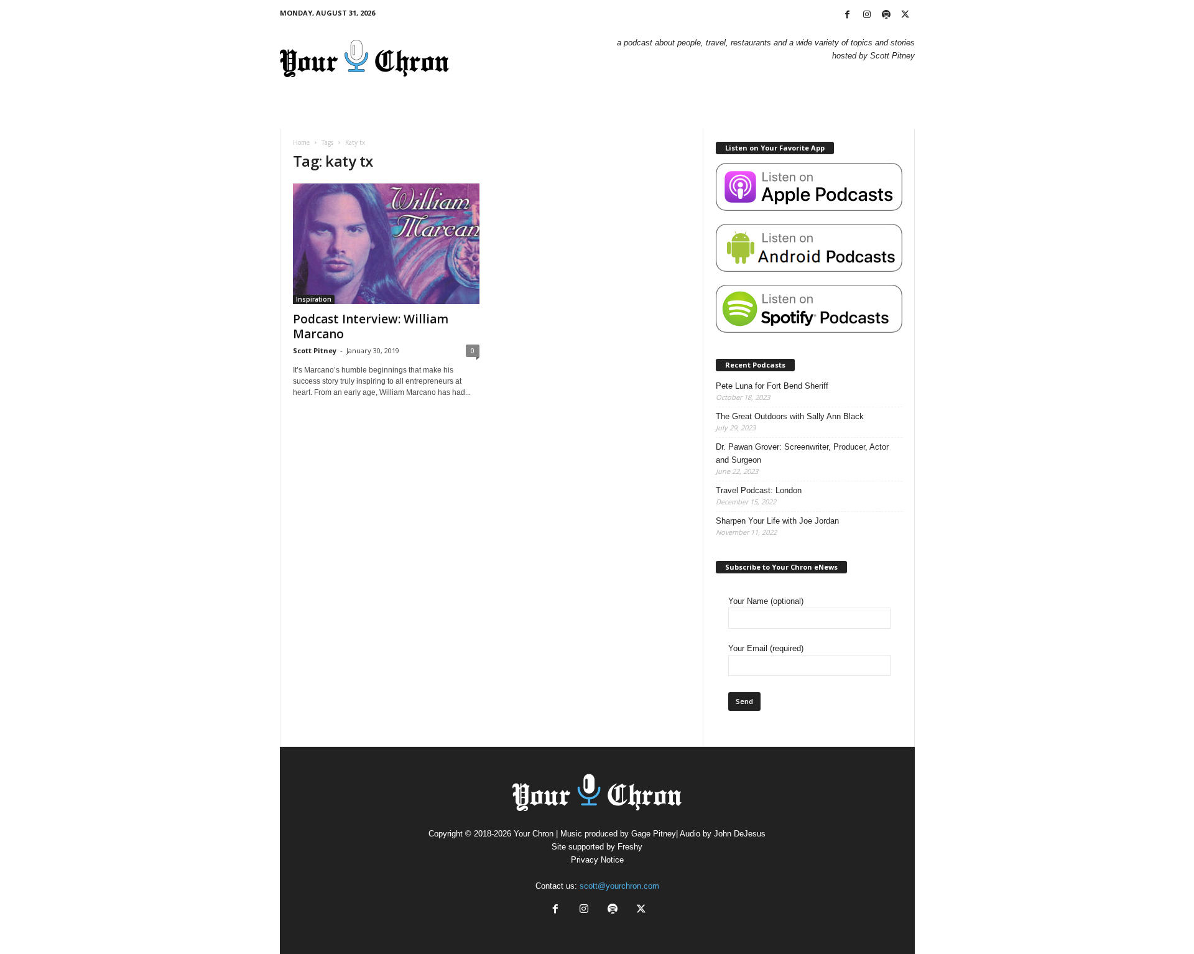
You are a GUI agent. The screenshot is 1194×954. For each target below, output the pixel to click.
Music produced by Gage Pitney (618, 833)
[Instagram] (866, 15)
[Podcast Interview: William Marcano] (386, 243)
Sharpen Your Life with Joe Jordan (777, 521)
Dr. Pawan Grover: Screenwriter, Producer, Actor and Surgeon (802, 453)
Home (301, 142)
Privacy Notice (597, 859)
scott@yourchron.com (619, 886)
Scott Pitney (314, 350)
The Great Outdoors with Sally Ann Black (790, 416)
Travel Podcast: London (759, 490)
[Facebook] (847, 15)
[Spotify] (886, 15)
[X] (905, 15)
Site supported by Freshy (597, 846)
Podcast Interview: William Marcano (370, 326)
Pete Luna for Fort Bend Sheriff (772, 386)
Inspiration (313, 299)
